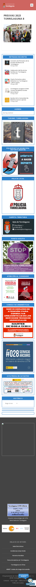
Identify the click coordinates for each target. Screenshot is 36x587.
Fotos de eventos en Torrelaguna (18, 560)
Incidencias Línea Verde (18, 551)
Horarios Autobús (18, 555)
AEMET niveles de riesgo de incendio (18, 569)
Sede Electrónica (18, 546)
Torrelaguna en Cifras (18, 565)
